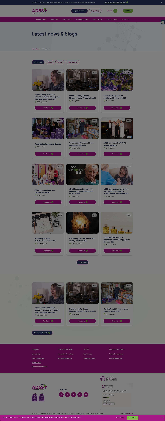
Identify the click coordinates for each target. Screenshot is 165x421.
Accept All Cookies (132, 418)
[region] (82, 418)
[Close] (162, 418)
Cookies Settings (120, 418)
